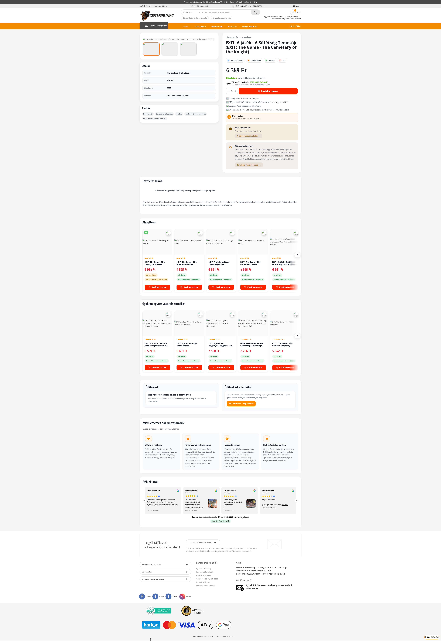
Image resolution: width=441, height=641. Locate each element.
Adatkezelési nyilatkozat (207, 578)
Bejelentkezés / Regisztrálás (241, 404)
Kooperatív (148, 114)
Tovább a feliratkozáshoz (201, 542)
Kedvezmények (217, 26)
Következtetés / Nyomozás (154, 118)
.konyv (161, 596)
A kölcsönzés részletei (248, 136)
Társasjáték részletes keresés (195, 18)
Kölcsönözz (232, 26)
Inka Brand (186, 73)
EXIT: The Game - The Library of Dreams (155, 263)
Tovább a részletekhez (249, 165)
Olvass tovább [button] (152, 510)
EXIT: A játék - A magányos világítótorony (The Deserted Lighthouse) (220, 347)
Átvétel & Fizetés (203, 575)
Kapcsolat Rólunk (160, 6)
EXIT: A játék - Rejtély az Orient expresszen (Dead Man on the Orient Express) (284, 266)
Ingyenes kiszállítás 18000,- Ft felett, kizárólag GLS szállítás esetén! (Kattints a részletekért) (282, 18)
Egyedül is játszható (164, 114)
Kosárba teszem (269, 91)
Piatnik (170, 80)
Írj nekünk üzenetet (200, 6)
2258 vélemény (236, 517)
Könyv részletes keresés (221, 18)
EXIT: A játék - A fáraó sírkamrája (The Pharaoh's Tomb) (218, 264)
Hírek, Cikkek (295, 26)
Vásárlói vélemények (249, 26)
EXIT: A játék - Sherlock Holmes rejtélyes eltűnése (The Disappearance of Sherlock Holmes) (157, 347)
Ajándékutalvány (203, 568)
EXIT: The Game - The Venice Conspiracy (282, 344)
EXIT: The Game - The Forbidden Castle (250, 263)
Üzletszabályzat (203, 582)
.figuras (175, 596)
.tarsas (148, 596)
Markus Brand (173, 73)
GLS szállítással (253, 109)
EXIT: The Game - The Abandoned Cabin (187, 263)
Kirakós (179, 114)
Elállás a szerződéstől (205, 585)
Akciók (185, 26)
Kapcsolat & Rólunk (204, 572)
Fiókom (296, 6)
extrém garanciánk (279, 102)
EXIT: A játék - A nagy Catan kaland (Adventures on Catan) (188, 346)
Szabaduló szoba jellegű (195, 114)
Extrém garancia (200, 26)
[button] (296, 500)
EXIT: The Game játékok (178, 95)
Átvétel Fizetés (145, 6)
